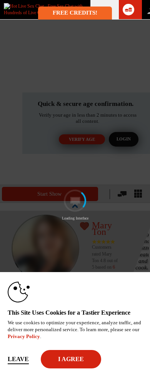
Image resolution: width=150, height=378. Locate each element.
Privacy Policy (24, 336)
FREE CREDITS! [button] (75, 13)
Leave (18, 359)
